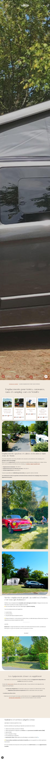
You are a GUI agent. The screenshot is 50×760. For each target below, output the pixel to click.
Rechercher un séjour (45, 376)
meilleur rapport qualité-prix (33, 464)
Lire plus (7, 406)
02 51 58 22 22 (7, 5)
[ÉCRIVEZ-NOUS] (9, 5)
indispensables (10, 684)
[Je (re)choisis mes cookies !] (2, 757)
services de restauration (15, 697)
